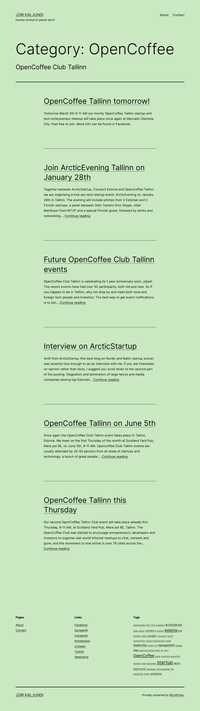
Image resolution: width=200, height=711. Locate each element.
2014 (153, 625)
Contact (178, 15)
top (172, 669)
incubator (162, 636)
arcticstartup (173, 624)
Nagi (135, 650)
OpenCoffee (143, 655)
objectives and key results (149, 650)
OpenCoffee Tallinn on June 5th (100, 423)
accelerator (160, 625)
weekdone (156, 673)
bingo (135, 631)
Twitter (79, 651)
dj (156, 631)
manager (178, 646)
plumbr (158, 656)
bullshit (142, 631)
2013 (148, 625)
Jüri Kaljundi (29, 14)
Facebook (81, 625)
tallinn (177, 663)
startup (165, 662)
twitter (146, 674)
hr (157, 636)
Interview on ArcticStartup (90, 346)
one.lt (166, 650)
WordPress (176, 695)
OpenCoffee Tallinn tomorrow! (97, 101)
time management (163, 669)
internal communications (155, 641)
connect (149, 630)
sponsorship (151, 663)
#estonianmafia (139, 625)
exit (180, 630)
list (156, 646)
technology (151, 669)
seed (144, 663)
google (152, 635)
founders (136, 636)
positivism (165, 656)
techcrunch (139, 668)
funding (144, 636)
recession (137, 663)
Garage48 (81, 630)
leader (168, 641)
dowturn (160, 631)
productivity (175, 656)
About (164, 15)
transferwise (138, 674)
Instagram (81, 635)
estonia (171, 630)
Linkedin (80, 646)
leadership (140, 645)
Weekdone (81, 657)
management (166, 645)
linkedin (151, 646)
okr (162, 650)
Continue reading (77, 216)
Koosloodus (82, 641)
